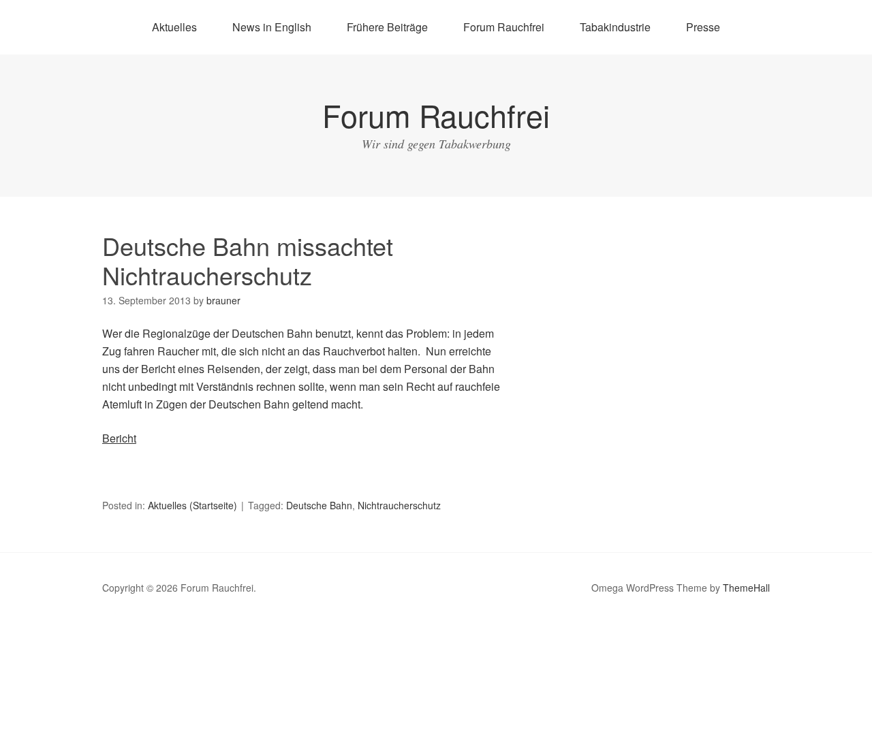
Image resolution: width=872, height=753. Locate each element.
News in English (271, 27)
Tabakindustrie (615, 27)
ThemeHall (746, 587)
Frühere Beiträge (387, 27)
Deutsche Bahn (319, 505)
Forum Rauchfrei (503, 27)
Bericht (119, 438)
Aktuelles (174, 27)
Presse (703, 27)
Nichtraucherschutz (399, 505)
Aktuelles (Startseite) (192, 505)
